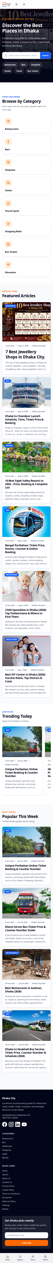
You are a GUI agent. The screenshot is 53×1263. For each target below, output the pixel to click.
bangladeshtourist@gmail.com (16, 1115)
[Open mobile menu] (24, 4)
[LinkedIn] (17, 1124)
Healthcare (7, 1146)
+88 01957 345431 (10, 1117)
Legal (4, 1153)
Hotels (7, 71)
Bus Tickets (33, 71)
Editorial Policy (8, 1201)
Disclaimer (7, 1197)
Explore (20, 1260)
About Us (6, 1178)
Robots (5, 1209)
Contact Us (7, 1182)
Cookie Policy (8, 1190)
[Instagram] (11, 1124)
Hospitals (35, 64)
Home (4, 1170)
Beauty (5, 1157)
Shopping (6, 1150)
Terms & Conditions (11, 1193)
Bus (4, 1142)
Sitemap (6, 1205)
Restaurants (10, 64)
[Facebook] (4, 1124)
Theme (45, 1260)
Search (45, 55)
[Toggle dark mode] (16, 4)
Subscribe (26, 1243)
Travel (19, 71)
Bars (23, 64)
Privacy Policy (8, 1186)
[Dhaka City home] (7, 4)
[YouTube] (24, 1124)
